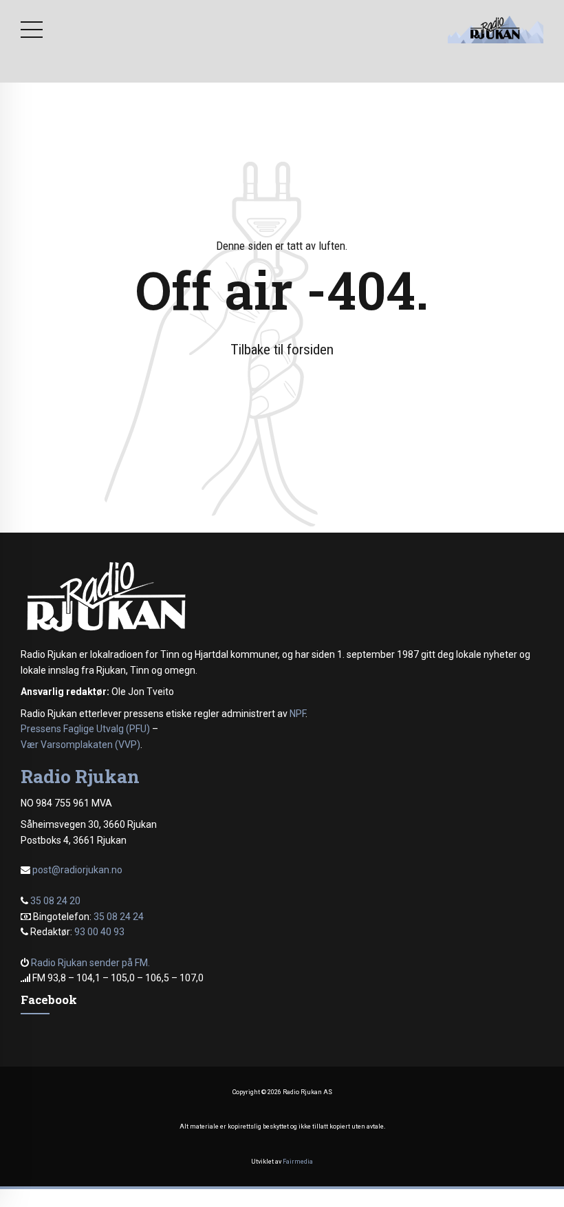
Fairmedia (298, 1161)
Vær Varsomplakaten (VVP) (80, 744)
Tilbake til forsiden (282, 349)
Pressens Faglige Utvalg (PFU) (85, 728)
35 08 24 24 (119, 916)
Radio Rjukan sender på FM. (90, 962)
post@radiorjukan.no (77, 869)
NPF (297, 713)
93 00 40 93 (99, 931)
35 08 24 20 (55, 900)
